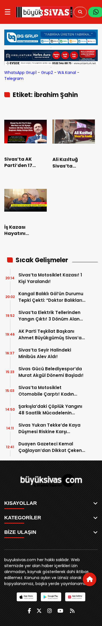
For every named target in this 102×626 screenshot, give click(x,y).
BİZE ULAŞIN (20, 532)
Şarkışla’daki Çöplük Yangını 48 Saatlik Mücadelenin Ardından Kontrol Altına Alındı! (52, 409)
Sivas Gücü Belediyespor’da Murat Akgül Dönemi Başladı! (51, 372)
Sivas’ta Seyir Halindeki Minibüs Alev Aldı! (44, 353)
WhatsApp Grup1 (20, 72)
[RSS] (72, 611)
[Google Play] (51, 596)
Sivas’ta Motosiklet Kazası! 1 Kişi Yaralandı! (50, 278)
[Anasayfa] (89, 579)
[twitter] (39, 611)
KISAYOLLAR (20, 503)
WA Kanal (67, 72)
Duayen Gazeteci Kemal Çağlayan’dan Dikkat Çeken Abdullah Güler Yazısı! (50, 447)
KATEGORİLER (22, 517)
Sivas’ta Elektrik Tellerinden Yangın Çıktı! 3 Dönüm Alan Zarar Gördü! (49, 315)
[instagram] (49, 611)
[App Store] (27, 596)
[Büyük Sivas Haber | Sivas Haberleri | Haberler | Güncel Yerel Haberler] (44, 12)
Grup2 (47, 72)
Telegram (14, 78)
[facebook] (29, 611)
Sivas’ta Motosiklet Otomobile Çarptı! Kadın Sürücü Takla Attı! (46, 391)
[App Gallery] (75, 596)
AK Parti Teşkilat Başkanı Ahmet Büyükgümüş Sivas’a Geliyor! (50, 334)
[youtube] (60, 611)
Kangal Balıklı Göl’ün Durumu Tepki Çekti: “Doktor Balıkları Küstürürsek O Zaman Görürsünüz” (50, 297)
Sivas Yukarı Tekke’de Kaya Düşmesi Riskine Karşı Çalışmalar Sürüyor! (49, 428)
